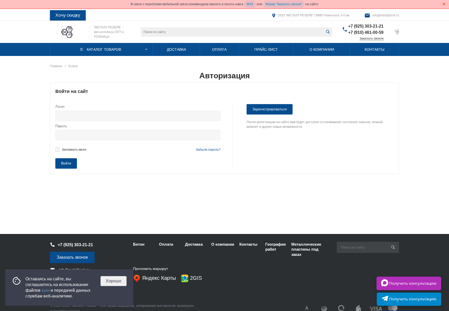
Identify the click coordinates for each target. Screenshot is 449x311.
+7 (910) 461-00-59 (366, 32)
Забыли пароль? (208, 149)
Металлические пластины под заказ (306, 249)
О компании (222, 244)
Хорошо (113, 281)
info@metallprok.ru (385, 15)
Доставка (194, 244)
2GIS (195, 278)
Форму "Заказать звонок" (284, 4)
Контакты (248, 244)
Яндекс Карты (158, 278)
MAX (250, 4)
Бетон (138, 244)
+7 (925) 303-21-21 (366, 26)
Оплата (166, 244)
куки (46, 290)
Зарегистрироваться (269, 109)
